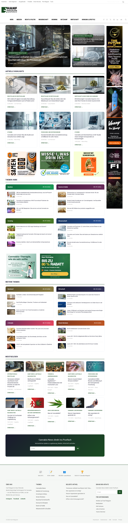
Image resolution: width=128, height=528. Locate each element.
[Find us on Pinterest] (114, 19)
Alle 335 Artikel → (97, 289)
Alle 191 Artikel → (47, 323)
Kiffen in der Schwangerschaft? (75, 499)
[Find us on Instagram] (107, 19)
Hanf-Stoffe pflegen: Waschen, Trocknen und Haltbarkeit (31, 302)
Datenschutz (103, 519)
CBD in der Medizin (53, 410)
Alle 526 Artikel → (47, 187)
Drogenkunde (22, 1)
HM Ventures (99, 506)
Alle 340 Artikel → (97, 221)
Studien (9, 132)
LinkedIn (22, 499)
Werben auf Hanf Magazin (103, 501)
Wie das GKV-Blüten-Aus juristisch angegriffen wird (80, 208)
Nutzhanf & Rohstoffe (43, 500)
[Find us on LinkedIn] (117, 19)
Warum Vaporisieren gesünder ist (75, 493)
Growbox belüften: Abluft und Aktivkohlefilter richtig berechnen (33, 242)
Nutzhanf (64, 19)
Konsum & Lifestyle (88, 19)
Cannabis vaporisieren (75, 410)
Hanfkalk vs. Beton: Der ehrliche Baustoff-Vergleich (30, 294)
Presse (120, 519)
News (11, 19)
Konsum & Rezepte (42, 503)
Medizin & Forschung (42, 491)
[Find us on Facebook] (103, 19)
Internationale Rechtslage (12, 375)
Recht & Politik (30, 19)
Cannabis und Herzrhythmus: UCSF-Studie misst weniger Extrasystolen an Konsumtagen (88, 136)
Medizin (19, 19)
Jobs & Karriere (100, 509)
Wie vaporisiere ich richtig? (73, 491)
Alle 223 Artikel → (47, 289)
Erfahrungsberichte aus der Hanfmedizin (34, 411)
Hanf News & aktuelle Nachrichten (34, 375)
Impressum (96, 519)
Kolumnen (4, 1)
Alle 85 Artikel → (98, 323)
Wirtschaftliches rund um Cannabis (86, 96)
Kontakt (115, 519)
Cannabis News (41, 488)
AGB (110, 519)
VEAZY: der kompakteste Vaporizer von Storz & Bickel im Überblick (34, 344)
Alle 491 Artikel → (97, 187)
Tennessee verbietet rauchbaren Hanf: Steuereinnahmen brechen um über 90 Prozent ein (13, 382)
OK (78, 448)
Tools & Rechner (100, 512)
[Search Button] (125, 19)
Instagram (9, 499)
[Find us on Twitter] (110, 19)
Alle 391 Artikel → (47, 221)
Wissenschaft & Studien (43, 508)
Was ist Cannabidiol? (54, 413)
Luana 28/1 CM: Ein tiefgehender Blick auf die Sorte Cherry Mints (84, 336)
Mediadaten (99, 503)
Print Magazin (45, 1)
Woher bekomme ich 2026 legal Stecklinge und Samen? (31, 226)
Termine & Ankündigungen (53, 375)
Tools (51, 1)
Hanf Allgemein (13, 1)
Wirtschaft (75, 19)
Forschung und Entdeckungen (50, 132)
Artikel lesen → (11, 107)
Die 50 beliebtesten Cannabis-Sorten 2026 (78, 328)
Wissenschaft (43, 19)
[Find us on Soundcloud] (121, 19)
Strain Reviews (37, 1)
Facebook (16, 499)
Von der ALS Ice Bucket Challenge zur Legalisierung (14, 417)
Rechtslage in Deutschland (16, 96)
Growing (54, 19)
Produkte (30, 1)
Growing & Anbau (41, 494)
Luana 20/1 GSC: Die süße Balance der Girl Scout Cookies (82, 344)
